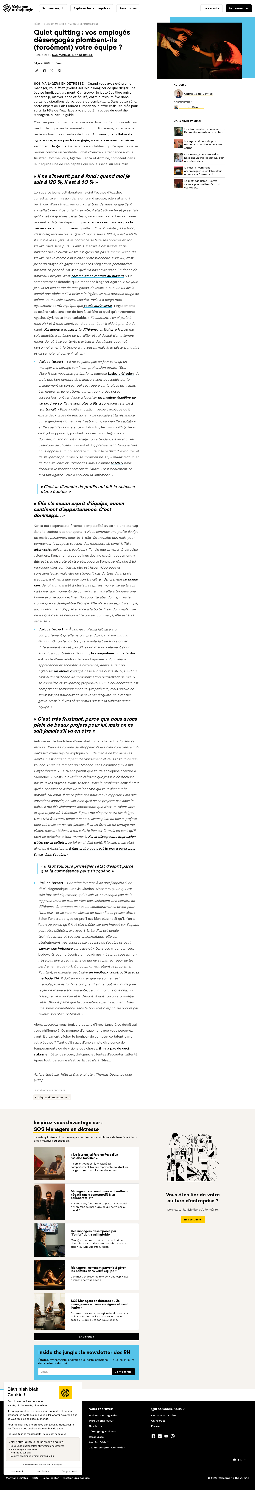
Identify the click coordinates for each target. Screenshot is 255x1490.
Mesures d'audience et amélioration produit (32, 1456)
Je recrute (212, 8)
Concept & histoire (163, 1415)
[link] (72, 55)
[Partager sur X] (52, 71)
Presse (155, 1426)
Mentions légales (17, 1477)
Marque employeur (101, 1420)
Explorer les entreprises (92, 8)
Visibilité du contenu (20, 1452)
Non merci (17, 1471)
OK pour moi (69, 1471)
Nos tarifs (95, 1426)
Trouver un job (53, 8)
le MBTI (117, 463)
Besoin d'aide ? (99, 1442)
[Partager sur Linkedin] (59, 71)
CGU (35, 1477)
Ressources (128, 8)
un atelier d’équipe (68, 671)
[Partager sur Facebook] (44, 71)
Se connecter (239, 8)
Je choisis (43, 1471)
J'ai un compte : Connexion (107, 1447)
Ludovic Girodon (121, 373)
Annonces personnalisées (23, 1449)
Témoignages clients (102, 1431)
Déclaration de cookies (54, 1434)
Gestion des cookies (76, 1477)
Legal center (51, 1477)
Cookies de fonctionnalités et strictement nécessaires (37, 1446)
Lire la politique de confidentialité (24, 1434)
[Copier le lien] (37, 71)
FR (240, 1459)
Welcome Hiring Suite (103, 1415)
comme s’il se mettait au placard (97, 276)
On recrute (158, 1420)
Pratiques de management (83, 24)
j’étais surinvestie (98, 306)
